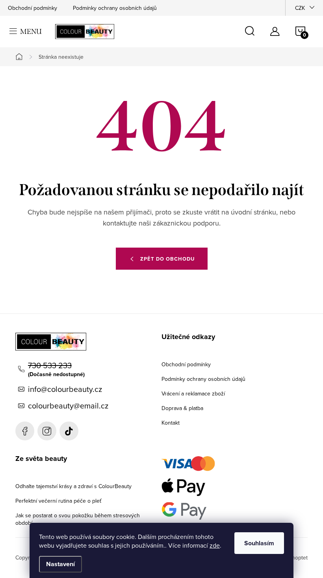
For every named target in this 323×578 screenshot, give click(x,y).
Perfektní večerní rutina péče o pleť (58, 501)
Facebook (24, 430)
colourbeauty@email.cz (68, 406)
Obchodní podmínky (32, 8)
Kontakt (171, 422)
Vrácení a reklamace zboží (193, 393)
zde (215, 545)
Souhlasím (259, 543)
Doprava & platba (182, 408)
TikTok (68, 430)
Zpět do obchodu (167, 259)
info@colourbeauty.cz (65, 389)
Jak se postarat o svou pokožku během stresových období (77, 519)
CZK (300, 8)
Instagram (46, 430)
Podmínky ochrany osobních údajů (115, 8)
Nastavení (60, 564)
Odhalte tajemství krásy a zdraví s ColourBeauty (73, 486)
